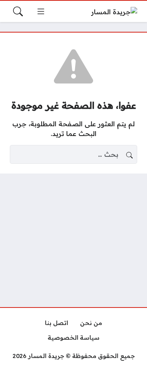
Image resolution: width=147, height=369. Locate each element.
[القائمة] (41, 11)
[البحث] (18, 11)
